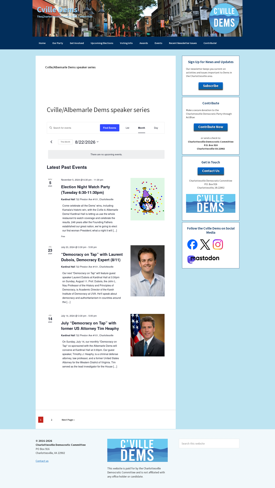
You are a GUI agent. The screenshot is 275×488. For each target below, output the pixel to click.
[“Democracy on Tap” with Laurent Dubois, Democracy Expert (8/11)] (147, 270)
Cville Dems (57, 9)
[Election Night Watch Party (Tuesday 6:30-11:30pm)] (147, 199)
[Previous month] (51, 142)
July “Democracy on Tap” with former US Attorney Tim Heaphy (90, 325)
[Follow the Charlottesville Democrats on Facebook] (192, 248)
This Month (65, 141)
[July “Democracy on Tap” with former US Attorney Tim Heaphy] (147, 335)
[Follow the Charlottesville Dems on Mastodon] (203, 262)
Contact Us (210, 171)
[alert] (106, 154)
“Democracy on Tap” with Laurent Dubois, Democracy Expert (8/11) (92, 256)
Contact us (42, 461)
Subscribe (210, 85)
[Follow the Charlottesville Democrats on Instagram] (218, 248)
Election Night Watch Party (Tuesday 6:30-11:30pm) (85, 189)
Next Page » (68, 420)
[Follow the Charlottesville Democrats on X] (205, 248)
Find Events (109, 127)
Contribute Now (210, 127)
